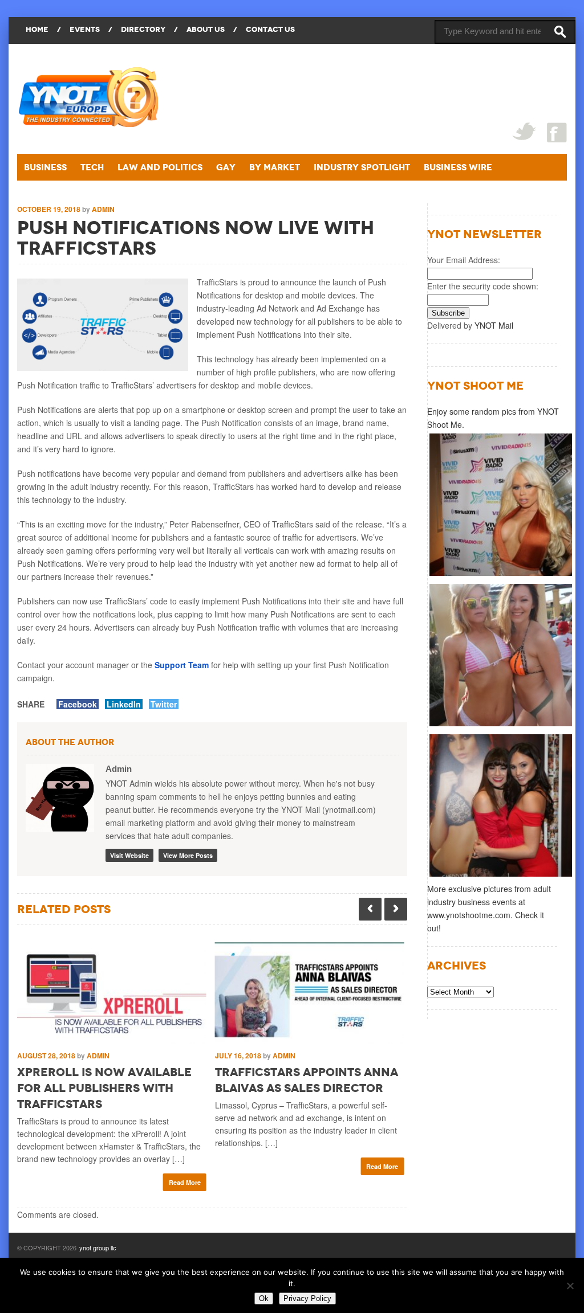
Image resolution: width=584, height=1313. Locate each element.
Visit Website (129, 855)
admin (103, 209)
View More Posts (188, 855)
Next (395, 909)
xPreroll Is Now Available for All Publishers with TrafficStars (104, 1088)
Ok (264, 1298)
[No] (569, 1285)
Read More (185, 1182)
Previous (370, 909)
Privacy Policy (307, 1298)
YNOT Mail (493, 325)
